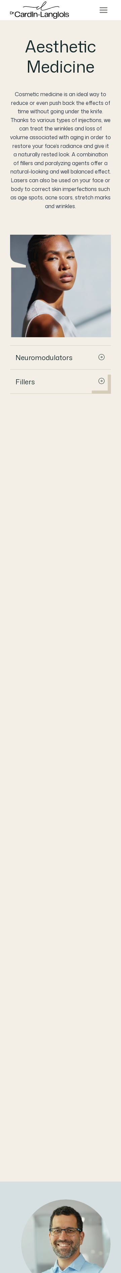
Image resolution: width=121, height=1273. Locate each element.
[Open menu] (103, 10)
